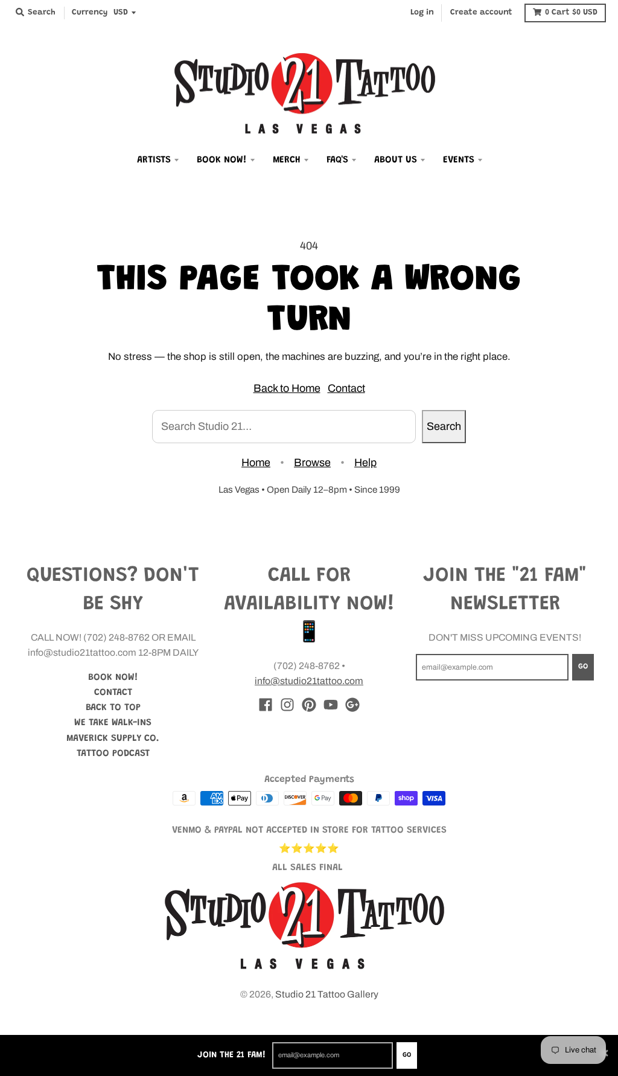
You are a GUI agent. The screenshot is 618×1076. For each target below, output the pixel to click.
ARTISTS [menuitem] (154, 160)
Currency (89, 12)
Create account (481, 12)
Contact (346, 388)
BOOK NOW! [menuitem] (222, 160)
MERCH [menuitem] (287, 160)
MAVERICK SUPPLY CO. (112, 738)
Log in (422, 12)
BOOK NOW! (113, 677)
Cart (571, 12)
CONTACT (113, 692)
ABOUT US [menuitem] (395, 160)
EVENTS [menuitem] (458, 160)
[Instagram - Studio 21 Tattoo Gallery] (287, 704)
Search (444, 426)
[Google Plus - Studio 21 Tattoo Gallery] (352, 704)
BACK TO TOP (113, 708)
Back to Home (286, 388)
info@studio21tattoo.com (309, 681)
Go (407, 1055)
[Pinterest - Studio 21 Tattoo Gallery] (309, 704)
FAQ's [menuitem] (337, 160)
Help (365, 462)
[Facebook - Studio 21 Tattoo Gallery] (265, 704)
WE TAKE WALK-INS (112, 723)
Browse (312, 462)
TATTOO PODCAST (113, 753)
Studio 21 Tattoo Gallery (326, 994)
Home (255, 462)
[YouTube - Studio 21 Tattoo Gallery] (330, 704)
